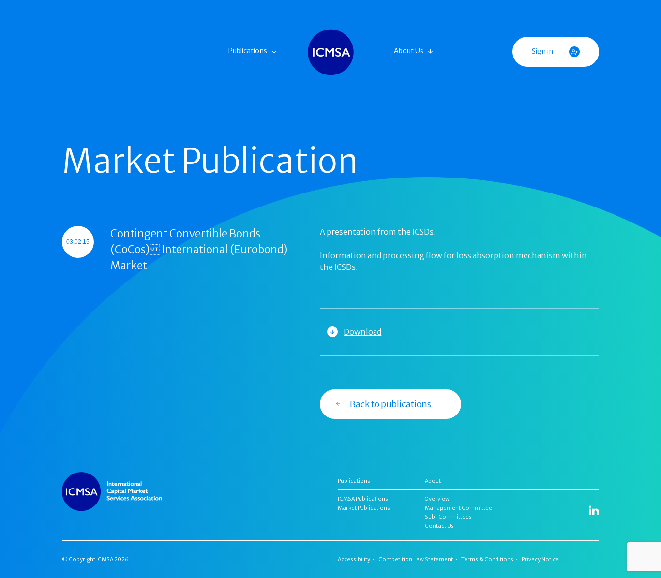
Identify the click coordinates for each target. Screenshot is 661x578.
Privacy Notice (540, 559)
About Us (408, 50)
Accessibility (354, 559)
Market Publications (364, 507)
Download (362, 332)
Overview (437, 498)
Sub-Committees (448, 516)
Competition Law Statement (415, 559)
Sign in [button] (543, 51)
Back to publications (390, 404)
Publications (247, 50)
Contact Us (439, 525)
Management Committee (458, 507)
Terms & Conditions (487, 559)
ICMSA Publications (363, 498)
